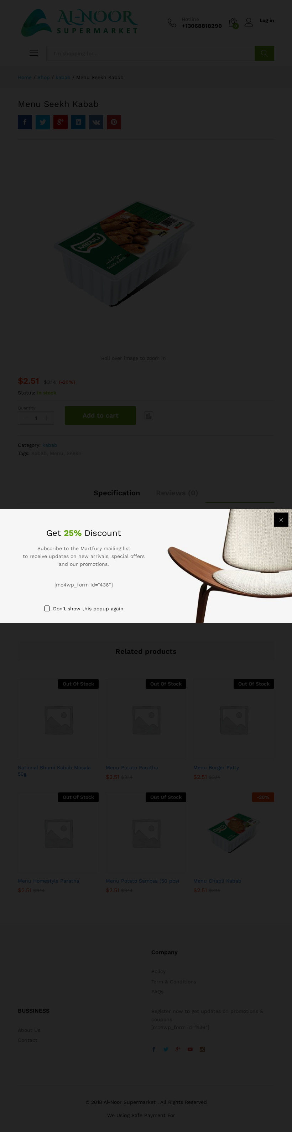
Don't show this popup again (88, 608)
